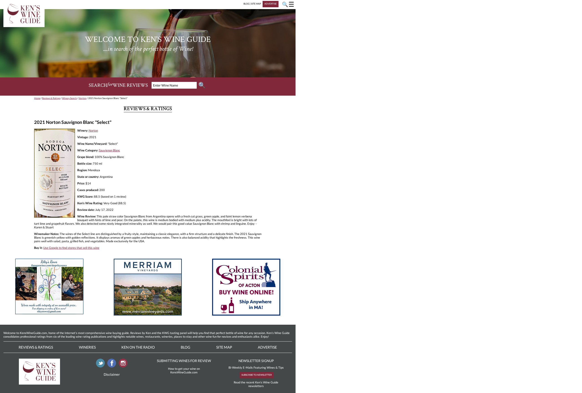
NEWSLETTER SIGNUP (256, 361)
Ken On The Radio (138, 347)
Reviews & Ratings (51, 98)
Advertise (267, 347)
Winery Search (69, 98)
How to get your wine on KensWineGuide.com (184, 370)
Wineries (87, 347)
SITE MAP (256, 3)
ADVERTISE (270, 3)
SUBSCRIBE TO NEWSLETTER (256, 374)
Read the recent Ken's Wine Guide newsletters (256, 384)
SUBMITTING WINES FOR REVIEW (184, 361)
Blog (185, 347)
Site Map (224, 347)
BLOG (246, 3)
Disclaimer (112, 374)
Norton (82, 98)
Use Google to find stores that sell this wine (71, 248)
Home (37, 98)
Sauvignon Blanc (109, 150)
